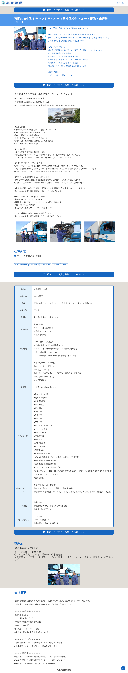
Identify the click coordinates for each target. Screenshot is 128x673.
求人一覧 (120, 3)
